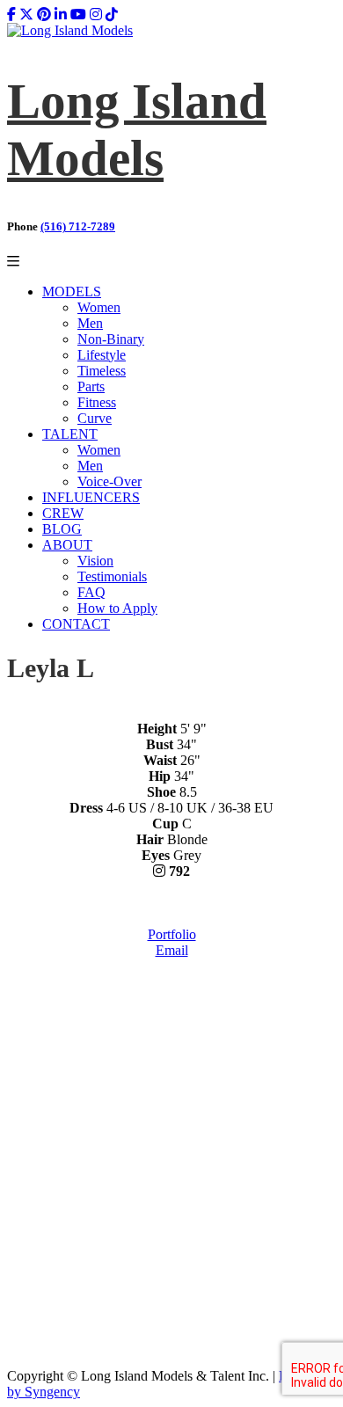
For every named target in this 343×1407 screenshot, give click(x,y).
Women (98, 307)
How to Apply (117, 608)
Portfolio (172, 934)
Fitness (96, 402)
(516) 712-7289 (77, 226)
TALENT (70, 433)
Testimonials (112, 576)
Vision (95, 560)
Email (172, 950)
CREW (63, 513)
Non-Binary (110, 339)
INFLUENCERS (91, 497)
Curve (94, 418)
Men (90, 323)
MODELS (71, 291)
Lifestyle (101, 354)
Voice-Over (109, 481)
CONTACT (76, 623)
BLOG (62, 528)
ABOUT (67, 544)
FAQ (91, 592)
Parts (91, 386)
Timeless (101, 370)
